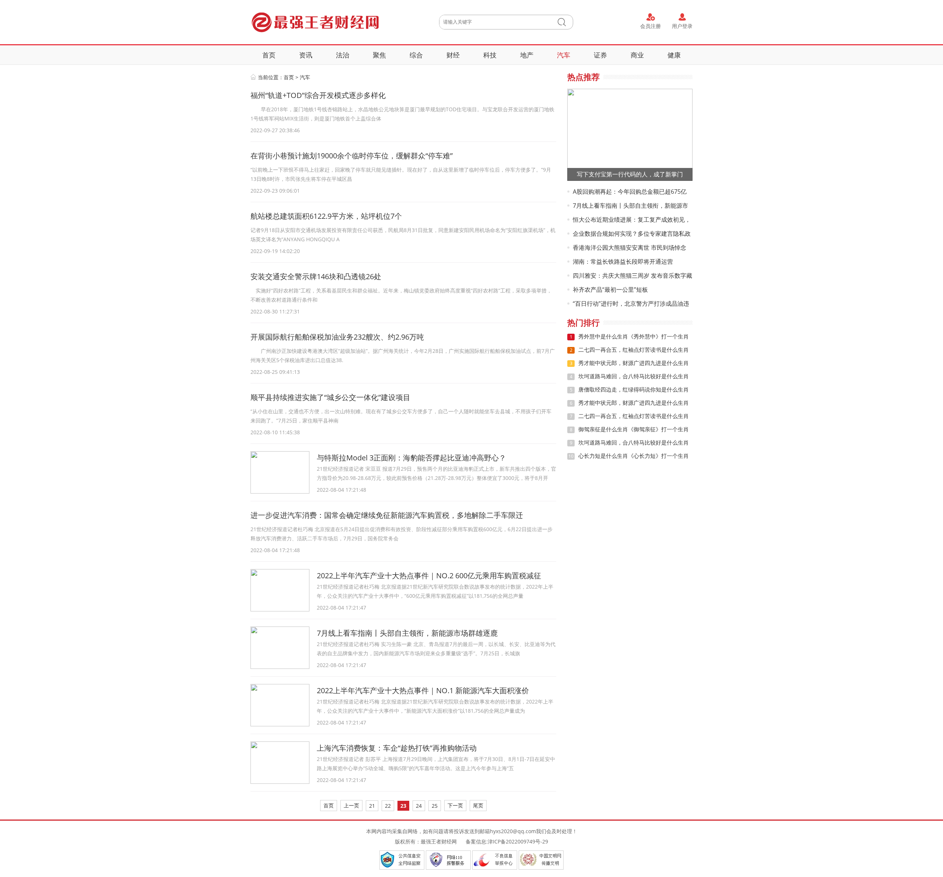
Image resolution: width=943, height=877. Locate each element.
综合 (416, 54)
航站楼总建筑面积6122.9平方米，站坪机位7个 (326, 216)
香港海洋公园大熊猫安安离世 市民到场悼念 (629, 247)
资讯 (305, 54)
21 (372, 805)
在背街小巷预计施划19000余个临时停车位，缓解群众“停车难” (351, 156)
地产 (526, 54)
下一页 (455, 805)
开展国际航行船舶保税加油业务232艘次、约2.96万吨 (337, 337)
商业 (637, 54)
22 (388, 805)
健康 (674, 54)
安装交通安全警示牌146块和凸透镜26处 (315, 276)
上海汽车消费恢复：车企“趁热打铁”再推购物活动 (397, 748)
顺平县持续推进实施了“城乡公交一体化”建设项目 (330, 397)
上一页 (351, 805)
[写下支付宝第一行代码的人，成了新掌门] (630, 134)
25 (435, 805)
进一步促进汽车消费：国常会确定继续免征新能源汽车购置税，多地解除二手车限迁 (386, 515)
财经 (453, 54)
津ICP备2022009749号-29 (518, 841)
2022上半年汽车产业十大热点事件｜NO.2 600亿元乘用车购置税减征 (429, 575)
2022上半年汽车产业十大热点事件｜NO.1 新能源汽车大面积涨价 (423, 690)
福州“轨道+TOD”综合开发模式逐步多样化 (318, 95)
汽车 (563, 54)
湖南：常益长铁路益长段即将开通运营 (623, 261)
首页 (269, 54)
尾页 (478, 805)
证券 (600, 54)
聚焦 (379, 54)
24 (419, 805)
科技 (490, 54)
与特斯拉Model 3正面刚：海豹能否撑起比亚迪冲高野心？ (411, 458)
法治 (342, 54)
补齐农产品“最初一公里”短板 (610, 289)
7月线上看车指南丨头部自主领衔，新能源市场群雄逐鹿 (407, 633)
